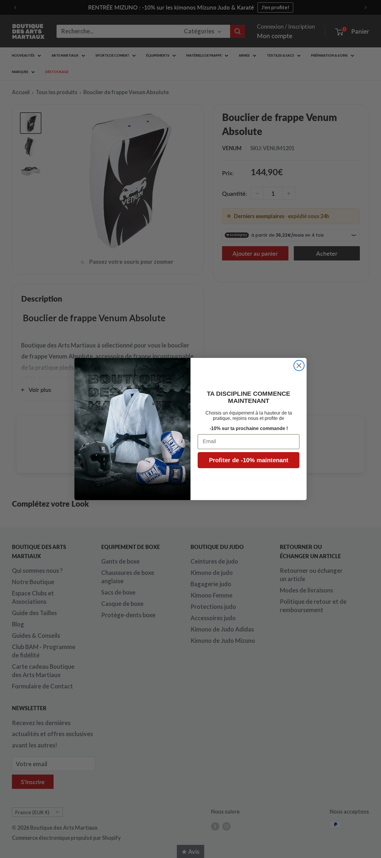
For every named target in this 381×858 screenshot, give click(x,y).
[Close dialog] (299, 365)
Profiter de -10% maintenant (248, 460)
